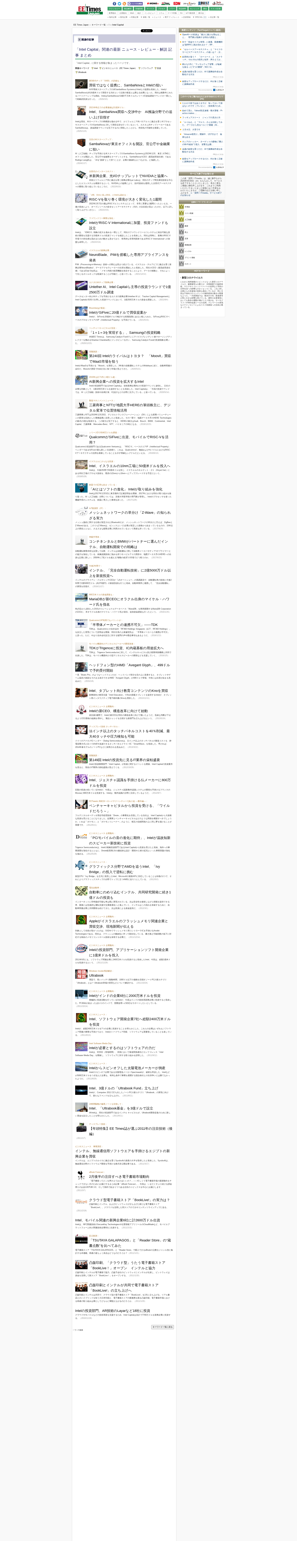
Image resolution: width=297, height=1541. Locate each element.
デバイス (150, 9)
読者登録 (186, 17)
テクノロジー (114, 9)
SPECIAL (198, 17)
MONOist (153, 3)
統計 (139, 13)
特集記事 (133, 17)
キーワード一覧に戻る (163, 1327)
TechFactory (218, 3)
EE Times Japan (165, 3)
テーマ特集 (172, 13)
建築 (186, 226)
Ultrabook (82, 72)
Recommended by (205, 90)
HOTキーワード (202, 271)
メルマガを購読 (135, 3)
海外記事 (112, 17)
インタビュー (149, 13)
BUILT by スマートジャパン (204, 3)
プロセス (161, 9)
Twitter (119, 3)
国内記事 (122, 17)
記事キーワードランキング (202, 202)
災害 (186, 238)
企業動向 (123, 13)
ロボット (188, 264)
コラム (161, 13)
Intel (96, 68)
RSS (124, 3)
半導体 (187, 207)
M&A (132, 13)
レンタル (188, 251)
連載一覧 (145, 17)
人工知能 (188, 219)
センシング (194, 9)
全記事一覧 (213, 17)
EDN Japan (176, 3)
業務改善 (188, 245)
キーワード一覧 (99, 25)
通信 (205, 9)
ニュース (156, 17)
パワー (172, 9)
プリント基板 (190, 257)
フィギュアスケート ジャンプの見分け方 (201, 117)
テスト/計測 (215, 9)
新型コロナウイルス (192, 277)
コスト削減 (189, 213)
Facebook (114, 3)
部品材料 (182, 9)
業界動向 (112, 13)
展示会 (201, 13)
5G (181, 13)
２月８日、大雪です (191, 129)
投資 (159, 68)
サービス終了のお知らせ (202, 173)
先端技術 (139, 9)
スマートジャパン (189, 3)
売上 (186, 232)
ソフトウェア (147, 68)
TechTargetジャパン (207, 30)
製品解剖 (127, 9)
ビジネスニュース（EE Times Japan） (119, 68)
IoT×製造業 (190, 13)
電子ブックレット (171, 17)
